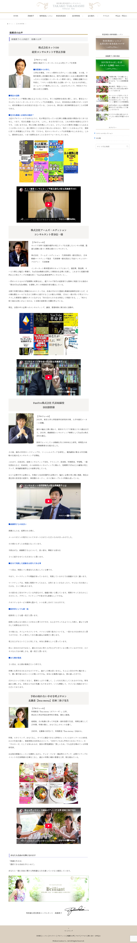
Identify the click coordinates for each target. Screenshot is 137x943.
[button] (127, 146)
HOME (39, 936)
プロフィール (61, 936)
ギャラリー (52, 936)
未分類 (98, 138)
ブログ (77, 936)
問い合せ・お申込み (94, 936)
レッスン (45, 936)
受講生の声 (70, 936)
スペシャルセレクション (104, 133)
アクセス (84, 936)
